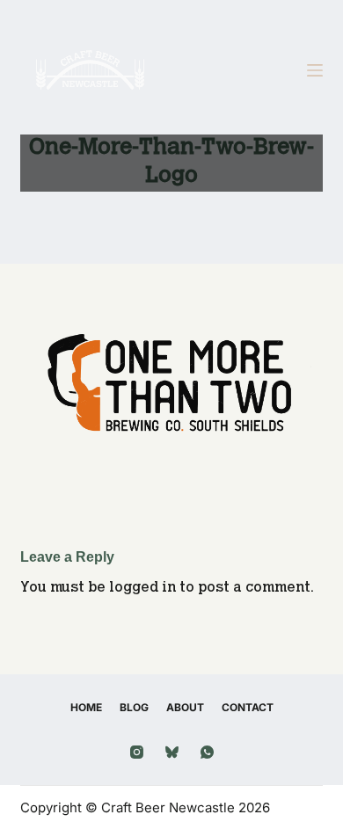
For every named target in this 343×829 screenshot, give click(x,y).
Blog (134, 707)
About (185, 707)
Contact (248, 707)
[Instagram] (136, 752)
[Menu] (315, 70)
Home (86, 707)
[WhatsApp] (207, 752)
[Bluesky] (172, 752)
